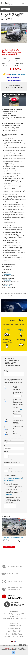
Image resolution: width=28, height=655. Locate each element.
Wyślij (10, 506)
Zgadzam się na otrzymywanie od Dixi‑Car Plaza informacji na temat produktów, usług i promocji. (13, 500)
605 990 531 (7, 280)
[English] (15, 642)
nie (7, 388)
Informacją (9, 494)
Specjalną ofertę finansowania (17, 74)
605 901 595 (7, 274)
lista (21, 409)
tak (6, 386)
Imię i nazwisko (7, 440)
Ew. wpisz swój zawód (17, 412)
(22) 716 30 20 (18, 88)
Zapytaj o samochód (14, 77)
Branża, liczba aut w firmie (18, 392)
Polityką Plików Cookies (9, 648)
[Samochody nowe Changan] (18, 3)
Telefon (6, 451)
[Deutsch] (12, 642)
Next (24, 33)
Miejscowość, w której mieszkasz (12, 462)
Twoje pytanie (7, 371)
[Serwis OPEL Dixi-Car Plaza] (22, 3)
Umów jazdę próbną (14, 80)
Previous (3, 33)
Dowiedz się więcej (9, 546)
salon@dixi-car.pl (14, 629)
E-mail (5, 446)
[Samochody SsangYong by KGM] (10, 3)
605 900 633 (7, 286)
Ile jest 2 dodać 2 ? (8, 468)
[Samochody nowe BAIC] (14, 3)
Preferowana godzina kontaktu (11, 459)
